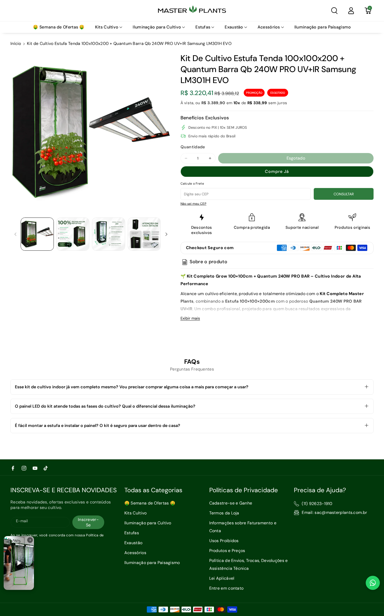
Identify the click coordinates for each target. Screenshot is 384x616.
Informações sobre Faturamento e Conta (242, 526)
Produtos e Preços (227, 550)
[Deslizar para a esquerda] (15, 234)
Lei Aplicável (222, 578)
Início (15, 43)
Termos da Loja (224, 513)
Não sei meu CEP (194, 204)
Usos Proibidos (224, 540)
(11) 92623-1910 (317, 503)
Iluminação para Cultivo (147, 523)
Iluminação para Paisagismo (152, 562)
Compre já (277, 171)
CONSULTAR (344, 194)
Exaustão (133, 542)
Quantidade (193, 147)
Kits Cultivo (135, 513)
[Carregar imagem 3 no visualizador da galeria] (108, 234)
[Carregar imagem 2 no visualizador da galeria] (73, 234)
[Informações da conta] (351, 10)
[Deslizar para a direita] (166, 234)
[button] (334, 10)
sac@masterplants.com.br (341, 512)
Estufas (131, 533)
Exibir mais (190, 318)
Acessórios (135, 552)
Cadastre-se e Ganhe (230, 503)
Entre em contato (226, 588)
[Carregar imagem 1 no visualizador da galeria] (37, 234)
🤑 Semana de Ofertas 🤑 (149, 503)
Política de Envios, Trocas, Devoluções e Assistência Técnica (248, 564)
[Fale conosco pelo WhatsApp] (373, 583)
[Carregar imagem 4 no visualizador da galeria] (144, 234)
